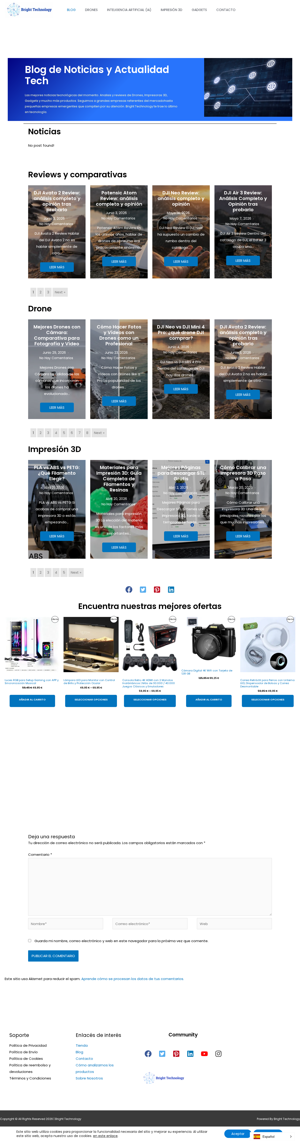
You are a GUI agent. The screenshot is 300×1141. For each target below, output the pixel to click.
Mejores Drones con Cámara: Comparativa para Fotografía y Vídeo (57, 335)
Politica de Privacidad (28, 1045)
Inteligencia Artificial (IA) (129, 9)
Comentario (40, 854)
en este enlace (105, 1136)
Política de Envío (23, 1052)
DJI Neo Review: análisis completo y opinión (181, 198)
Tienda (82, 1045)
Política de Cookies (26, 1058)
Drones (91, 9)
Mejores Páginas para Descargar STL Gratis (181, 473)
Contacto (226, 9)
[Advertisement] (150, 755)
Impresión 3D (171, 9)
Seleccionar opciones (91, 699)
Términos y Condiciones (30, 1078)
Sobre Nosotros (89, 1078)
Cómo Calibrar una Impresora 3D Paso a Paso (243, 473)
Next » (60, 292)
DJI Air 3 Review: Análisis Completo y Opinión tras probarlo (243, 201)
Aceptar (237, 1133)
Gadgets (199, 9)
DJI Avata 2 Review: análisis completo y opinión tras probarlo (57, 201)
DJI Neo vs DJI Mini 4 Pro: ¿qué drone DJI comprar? (181, 332)
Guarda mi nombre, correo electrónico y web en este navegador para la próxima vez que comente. (121, 940)
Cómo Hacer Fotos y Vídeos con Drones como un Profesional (119, 335)
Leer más (56, 267)
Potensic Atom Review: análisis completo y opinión (119, 198)
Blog (71, 9)
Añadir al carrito (32, 699)
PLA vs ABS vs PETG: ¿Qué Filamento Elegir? (57, 473)
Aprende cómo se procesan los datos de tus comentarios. (132, 978)
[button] (129, 589)
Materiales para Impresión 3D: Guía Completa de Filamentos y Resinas (119, 478)
